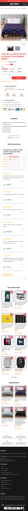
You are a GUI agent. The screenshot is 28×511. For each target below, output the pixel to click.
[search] (24, 4)
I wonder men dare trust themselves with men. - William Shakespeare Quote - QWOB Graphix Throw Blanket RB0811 (20, 422)
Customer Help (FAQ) (5, 488)
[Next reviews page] (25, 278)
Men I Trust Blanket (22, 8)
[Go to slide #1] (10, 48)
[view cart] (26, 4)
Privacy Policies (4, 470)
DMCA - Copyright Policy (6, 472)
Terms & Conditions (5, 468)
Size (2, 66)
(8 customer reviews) (12, 61)
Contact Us (3, 486)
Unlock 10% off (3, 505)
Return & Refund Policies (6, 484)
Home (2, 8)
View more (14, 377)
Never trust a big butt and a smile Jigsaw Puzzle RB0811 (7, 327)
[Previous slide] (2, 27)
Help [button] (25, 509)
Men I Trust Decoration (10, 8)
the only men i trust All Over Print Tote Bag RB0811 (6, 349)
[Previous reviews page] (18, 278)
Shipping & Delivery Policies (6, 480)
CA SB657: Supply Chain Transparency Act (10, 474)
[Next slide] (25, 27)
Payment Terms (4, 482)
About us (3, 466)
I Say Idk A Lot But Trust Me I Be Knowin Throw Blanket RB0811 (20, 400)
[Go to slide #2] (17, 48)
